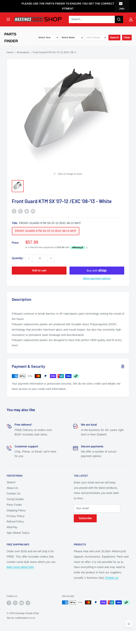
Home (10, 52)
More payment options (97, 278)
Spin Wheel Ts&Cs (18, 532)
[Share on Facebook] (14, 211)
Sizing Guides (15, 499)
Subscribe (85, 518)
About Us (12, 488)
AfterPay (12, 527)
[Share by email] (33, 211)
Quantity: (17, 258)
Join (121, 8)
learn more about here (20, 567)
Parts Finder (14, 504)
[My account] (131, 19)
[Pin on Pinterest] (20, 211)
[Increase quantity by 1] (50, 258)
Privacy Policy (16, 516)
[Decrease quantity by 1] (29, 258)
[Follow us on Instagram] (15, 602)
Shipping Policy (16, 510)
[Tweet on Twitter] (26, 211)
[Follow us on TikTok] (28, 602)
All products (23, 52)
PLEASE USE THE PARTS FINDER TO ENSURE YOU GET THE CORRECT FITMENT (68, 6)
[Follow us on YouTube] (21, 602)
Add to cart (39, 270)
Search (11, 482)
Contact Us (14, 493)
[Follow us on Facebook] (9, 602)
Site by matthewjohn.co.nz (21, 617)
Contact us (111, 577)
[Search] (119, 19)
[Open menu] (8, 19)
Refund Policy (15, 521)
